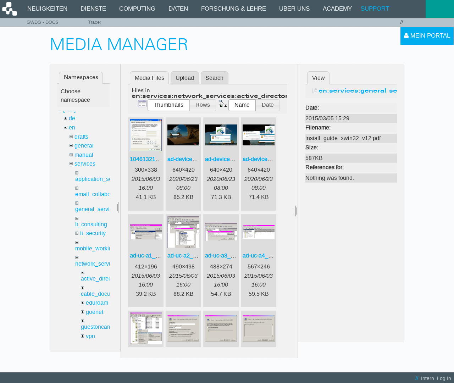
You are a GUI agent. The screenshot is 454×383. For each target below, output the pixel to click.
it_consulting (91, 224)
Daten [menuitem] (178, 8)
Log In (444, 378)
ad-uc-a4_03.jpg (263, 255)
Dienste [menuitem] (93, 8)
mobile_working (95, 248)
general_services (96, 209)
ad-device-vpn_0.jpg (193, 159)
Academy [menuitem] (337, 8)
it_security (93, 233)
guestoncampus (101, 327)
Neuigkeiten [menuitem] (47, 8)
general (84, 146)
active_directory (101, 279)
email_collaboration (100, 194)
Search (214, 78)
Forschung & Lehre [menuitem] (233, 8)
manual (83, 155)
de (72, 118)
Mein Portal (429, 35)
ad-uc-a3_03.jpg (225, 255)
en (72, 127)
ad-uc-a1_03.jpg (150, 255)
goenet (94, 312)
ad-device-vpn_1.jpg (230, 159)
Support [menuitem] (375, 8)
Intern (427, 378)
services (84, 164)
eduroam (97, 303)
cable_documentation (108, 294)
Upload (185, 78)
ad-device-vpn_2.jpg (268, 159)
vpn (90, 336)
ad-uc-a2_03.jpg (188, 255)
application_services (101, 179)
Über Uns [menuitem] (294, 8)
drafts (81, 137)
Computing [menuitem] (137, 8)
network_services (97, 264)
